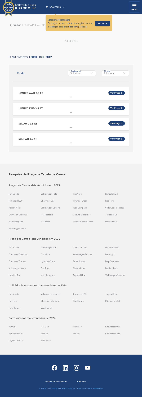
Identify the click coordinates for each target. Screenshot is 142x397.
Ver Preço (115, 92)
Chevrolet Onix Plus (18, 214)
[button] (55, 7)
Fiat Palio (77, 326)
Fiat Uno (45, 326)
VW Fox (76, 333)
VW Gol (12, 326)
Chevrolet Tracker (81, 214)
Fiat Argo (77, 194)
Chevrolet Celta (112, 333)
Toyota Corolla (16, 340)
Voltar (17, 25)
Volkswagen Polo (49, 194)
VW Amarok (46, 308)
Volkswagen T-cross (114, 207)
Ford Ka (44, 333)
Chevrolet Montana (50, 301)
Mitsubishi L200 (112, 301)
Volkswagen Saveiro (50, 207)
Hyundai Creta (80, 200)
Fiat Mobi (45, 221)
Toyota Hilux (111, 214)
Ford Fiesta (46, 340)
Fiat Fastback (47, 214)
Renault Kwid (111, 194)
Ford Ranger (14, 308)
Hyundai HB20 (16, 200)
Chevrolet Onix (48, 200)
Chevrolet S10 (80, 294)
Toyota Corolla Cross (83, 221)
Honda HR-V (111, 221)
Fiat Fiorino (78, 301)
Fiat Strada (14, 194)
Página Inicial (32, 25)
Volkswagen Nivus (17, 228)
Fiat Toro (109, 200)
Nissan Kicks (15, 207)
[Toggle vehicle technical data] (71, 97)
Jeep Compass (80, 207)
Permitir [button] (102, 23)
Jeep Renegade (16, 221)
